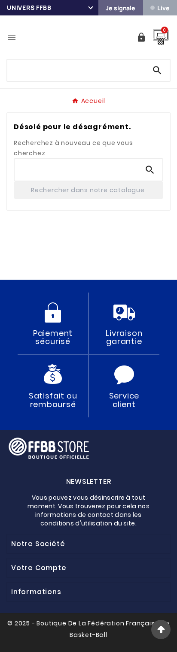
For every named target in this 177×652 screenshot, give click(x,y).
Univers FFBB (29, 7)
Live (163, 8)
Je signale (120, 8)
